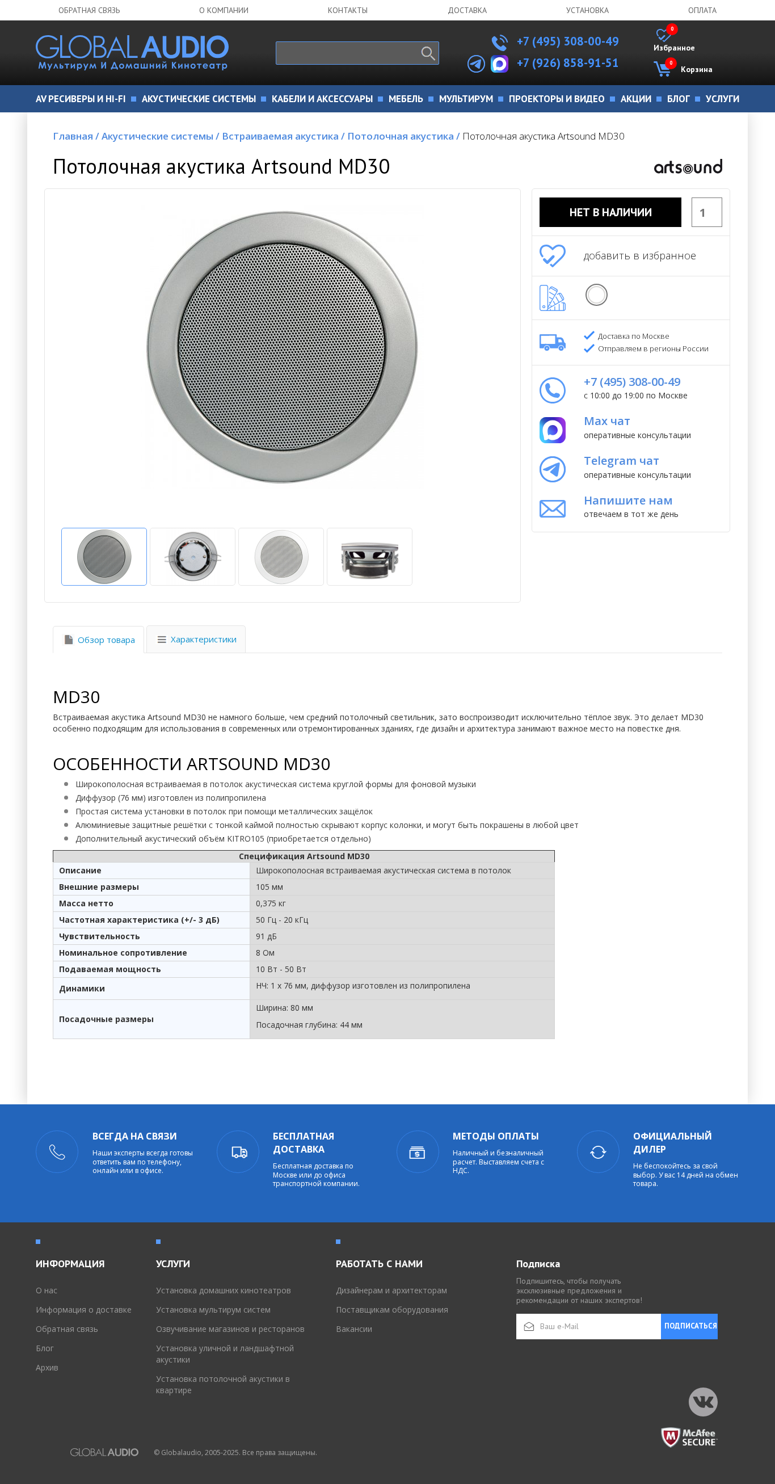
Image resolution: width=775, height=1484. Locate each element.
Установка (587, 10)
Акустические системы (161, 135)
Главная (76, 135)
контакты (348, 10)
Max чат (607, 420)
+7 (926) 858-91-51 (568, 62)
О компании (223, 10)
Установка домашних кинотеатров (223, 1290)
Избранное (674, 41)
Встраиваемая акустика (283, 135)
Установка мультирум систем (213, 1309)
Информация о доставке (84, 1309)
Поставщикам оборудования (392, 1309)
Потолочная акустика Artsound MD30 (543, 135)
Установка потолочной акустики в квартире (223, 1384)
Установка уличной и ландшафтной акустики (225, 1354)
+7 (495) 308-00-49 (566, 41)
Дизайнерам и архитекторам (391, 1290)
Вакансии (354, 1328)
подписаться (690, 1326)
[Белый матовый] (596, 295)
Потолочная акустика (403, 135)
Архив (47, 1367)
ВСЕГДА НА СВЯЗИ (134, 1136)
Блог (45, 1348)
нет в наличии (611, 212)
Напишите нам (628, 500)
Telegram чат (621, 460)
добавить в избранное (640, 255)
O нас (46, 1290)
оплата (702, 10)
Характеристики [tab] (204, 639)
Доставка (467, 10)
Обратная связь (89, 10)
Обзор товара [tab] (106, 639)
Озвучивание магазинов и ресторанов (230, 1328)
